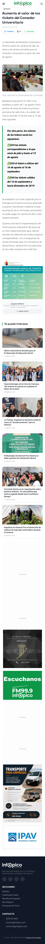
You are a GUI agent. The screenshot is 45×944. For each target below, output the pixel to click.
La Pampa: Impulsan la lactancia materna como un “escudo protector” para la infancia (22, 422)
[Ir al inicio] (22, 4)
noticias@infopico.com (16, 922)
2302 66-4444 (12, 919)
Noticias (5, 891)
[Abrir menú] (3, 3)
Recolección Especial (11, 898)
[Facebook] (4, 879)
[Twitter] (16, 879)
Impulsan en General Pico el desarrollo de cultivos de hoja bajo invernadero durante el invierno (22, 530)
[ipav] (22, 837)
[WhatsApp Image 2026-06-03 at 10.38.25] (22, 793)
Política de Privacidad (33, 938)
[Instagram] (10, 879)
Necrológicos (7, 902)
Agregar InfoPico (24, 311)
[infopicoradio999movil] (22, 685)
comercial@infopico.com (16, 926)
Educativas (6, 9)
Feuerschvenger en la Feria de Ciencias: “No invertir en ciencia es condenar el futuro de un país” (21, 386)
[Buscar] (41, 4)
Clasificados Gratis (10, 895)
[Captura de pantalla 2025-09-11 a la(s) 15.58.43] (22, 649)
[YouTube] (22, 879)
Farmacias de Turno (10, 906)
